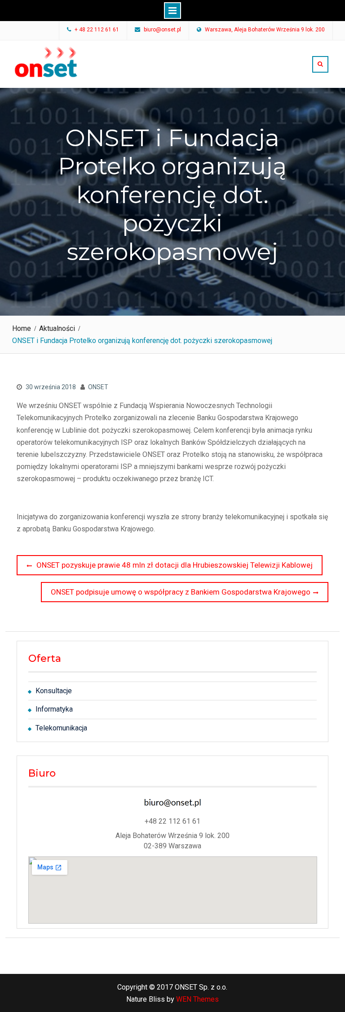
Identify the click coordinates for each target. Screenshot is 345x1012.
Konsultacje (53, 690)
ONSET (98, 387)
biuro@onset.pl (162, 30)
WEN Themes (197, 999)
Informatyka (54, 709)
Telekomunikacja (61, 728)
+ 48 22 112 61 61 (97, 30)
